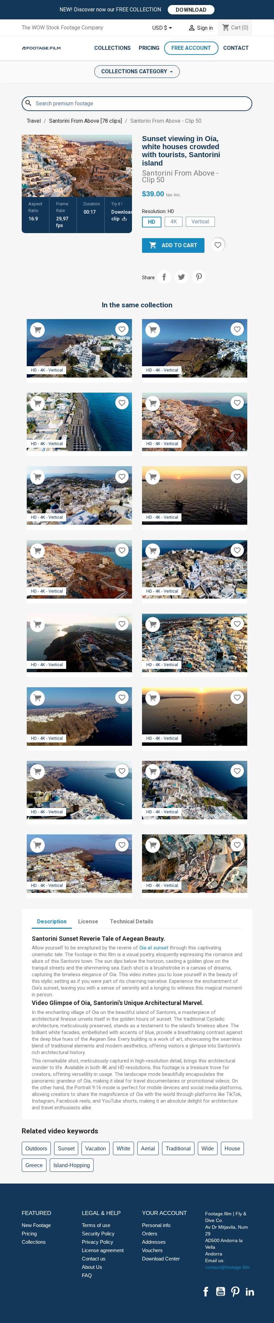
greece (34, 1165)
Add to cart (173, 245)
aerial (148, 1148)
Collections (112, 48)
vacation (95, 1148)
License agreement (103, 1250)
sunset (66, 1148)
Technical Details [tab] (131, 921)
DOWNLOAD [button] (191, 10)
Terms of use (96, 1225)
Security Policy (98, 1233)
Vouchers (152, 1250)
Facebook (206, 1291)
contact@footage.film (227, 1267)
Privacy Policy (97, 1242)
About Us (92, 1267)
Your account (164, 1213)
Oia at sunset (153, 948)
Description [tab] (51, 921)
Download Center (161, 1258)
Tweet (181, 277)
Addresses (154, 1242)
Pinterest (199, 277)
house (232, 1148)
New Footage (36, 1225)
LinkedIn (250, 1291)
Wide (207, 1148)
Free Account (191, 48)
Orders (149, 1233)
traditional (178, 1148)
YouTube (220, 1291)
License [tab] (88, 921)
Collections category (134, 71)
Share (164, 277)
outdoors (36, 1148)
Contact (236, 48)
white (123, 1148)
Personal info (156, 1225)
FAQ (87, 1275)
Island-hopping (71, 1165)
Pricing (149, 48)
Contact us (94, 1258)
